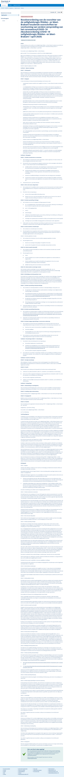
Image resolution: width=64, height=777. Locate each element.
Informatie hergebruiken (22, 768)
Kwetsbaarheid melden (22, 774)
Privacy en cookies (21, 770)
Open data (35, 768)
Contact (4, 770)
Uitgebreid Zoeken (16, 5)
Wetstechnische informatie (6, 13)
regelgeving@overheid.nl (32, 758)
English (4, 771)
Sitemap (19, 772)
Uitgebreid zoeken (17, 8)
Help (4, 772)
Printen (59, 12)
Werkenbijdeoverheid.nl (52, 772)
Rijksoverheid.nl (51, 770)
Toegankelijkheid (21, 771)
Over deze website (6, 768)
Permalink (52, 12)
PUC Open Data (36, 771)
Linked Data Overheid (37, 770)
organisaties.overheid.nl (31, 755)
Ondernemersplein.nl (52, 771)
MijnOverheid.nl (51, 768)
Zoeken (10, 5)
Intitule (3, 20)
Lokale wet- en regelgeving (9, 8)
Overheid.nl (4, 5)
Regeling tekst (4, 15)
